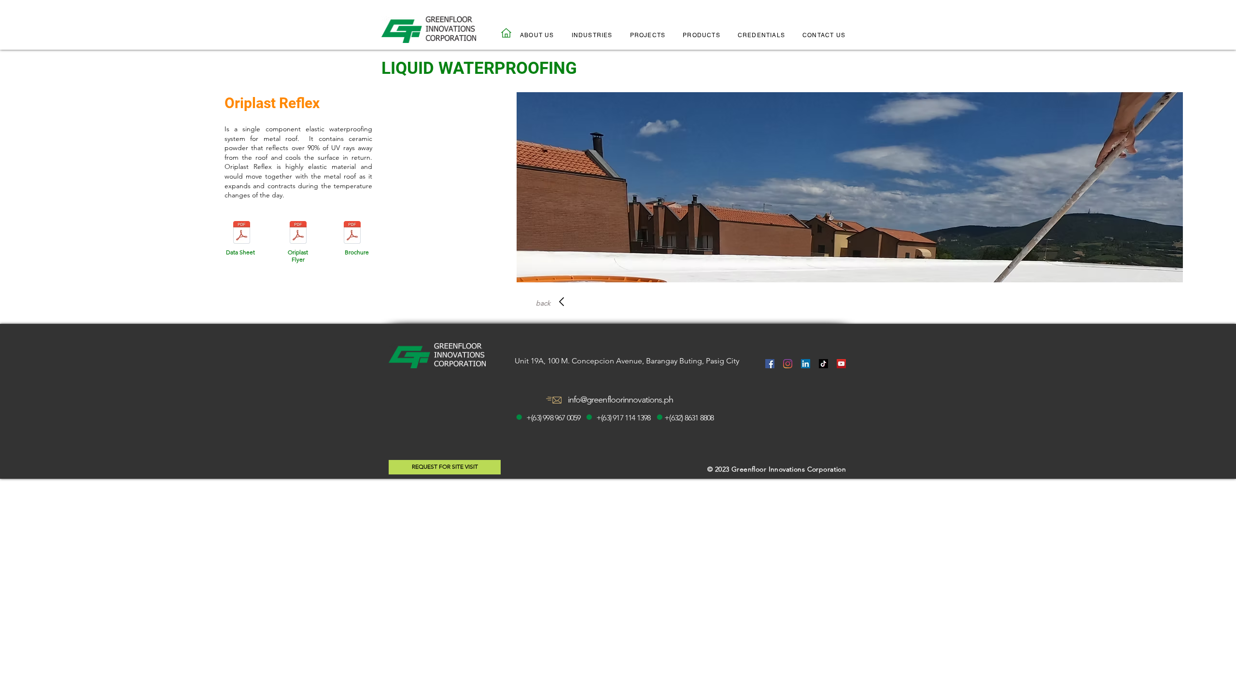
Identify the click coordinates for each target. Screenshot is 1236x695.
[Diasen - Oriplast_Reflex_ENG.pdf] (298, 233)
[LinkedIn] (805, 363)
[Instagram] (787, 363)
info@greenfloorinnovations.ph (621, 399)
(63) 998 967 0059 (555, 417)
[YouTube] (841, 363)
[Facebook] (769, 363)
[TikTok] (823, 363)
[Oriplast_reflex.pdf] (241, 233)
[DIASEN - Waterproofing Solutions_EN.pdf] (352, 233)
